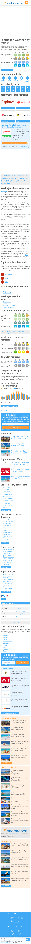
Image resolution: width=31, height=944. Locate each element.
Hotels (5, 639)
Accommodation (7, 641)
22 (11, 393)
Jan (3, 87)
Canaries (20, 929)
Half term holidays (8, 493)
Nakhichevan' (9, 274)
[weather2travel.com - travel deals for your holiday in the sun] (13, 3)
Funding (19, 920)
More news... (6, 885)
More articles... (7, 762)
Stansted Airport (7, 551)
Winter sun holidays (8, 500)
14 (26, 394)
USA (19, 934)
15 (24, 394)
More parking (6, 567)
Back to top (4, 410)
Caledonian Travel (8, 538)
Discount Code (6, 136)
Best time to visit (3, 81)
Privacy (11, 918)
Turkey (19, 933)
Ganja (6, 278)
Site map (12, 921)
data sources (7, 184)
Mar (13, 87)
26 (21, 392)
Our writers (20, 917)
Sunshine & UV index (9, 305)
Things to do (6, 649)
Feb (8, 87)
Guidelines (20, 918)
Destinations (15, 80)
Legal (11, 920)
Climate (12, 934)
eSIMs (4, 647)
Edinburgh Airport (8, 559)
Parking (12, 933)
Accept (28, 939)
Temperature (7, 302)
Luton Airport (7, 555)
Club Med (5, 539)
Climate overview (8, 307)
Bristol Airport (7, 553)
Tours (4, 651)
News (11, 923)
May (23, 87)
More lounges (6, 592)
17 (8, 394)
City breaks (6, 489)
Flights (5, 637)
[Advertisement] (15, 21)
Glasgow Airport (7, 562)
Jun (28, 87)
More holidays (6, 510)
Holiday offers (7, 520)
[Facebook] (2, 596)
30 (16, 391)
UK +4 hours (19, 606)
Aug (8, 90)
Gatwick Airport (7, 560)
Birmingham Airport (8, 557)
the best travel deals (13, 833)
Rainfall (5, 304)
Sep (13, 90)
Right (17, 616)
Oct (18, 90)
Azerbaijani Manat (20, 611)
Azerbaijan (4, 191)
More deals (5, 543)
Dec (28, 90)
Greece (19, 930)
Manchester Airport (8, 550)
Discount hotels (7, 525)
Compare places (7, 505)
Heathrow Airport (8, 583)
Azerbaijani (18, 608)
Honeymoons (7, 502)
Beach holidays (7, 487)
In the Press (17, 922)
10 (6, 395)
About (11, 916)
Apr (18, 87)
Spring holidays (7, 494)
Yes (16, 619)
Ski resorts (6, 507)
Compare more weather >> (9, 406)
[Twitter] (4, 596)
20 (14, 393)
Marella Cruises (7, 532)
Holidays (5, 635)
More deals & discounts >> (10, 713)
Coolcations (6, 503)
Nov (23, 90)
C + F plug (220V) (20, 614)
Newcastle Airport (8, 564)
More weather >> (7, 70)
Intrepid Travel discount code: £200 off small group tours (14, 126)
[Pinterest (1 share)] (7, 596)
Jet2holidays (6, 529)
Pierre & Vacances (8, 536)
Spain (19, 931)
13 (9, 395)
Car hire (5, 645)
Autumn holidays (7, 498)
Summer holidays (8, 496)
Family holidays (7, 491)
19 (22, 393)
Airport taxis (6, 644)
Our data (20, 916)
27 (13, 391)
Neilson (5, 530)
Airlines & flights (7, 523)
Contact (12, 917)
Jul (3, 90)
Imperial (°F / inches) (17, 403)
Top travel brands (8, 521)
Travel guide (21, 80)
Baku (26, 255)
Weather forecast (9, 81)
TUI (4, 527)
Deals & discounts (27, 81)
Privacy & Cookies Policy (6, 942)
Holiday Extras (7, 534)
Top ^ (3, 599)
